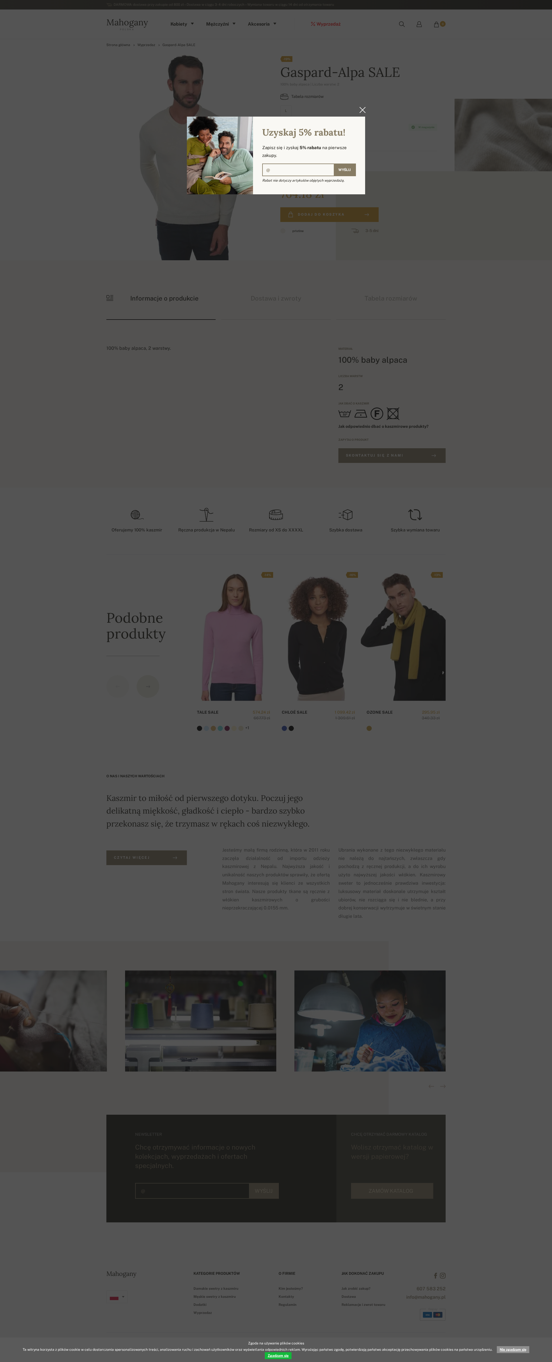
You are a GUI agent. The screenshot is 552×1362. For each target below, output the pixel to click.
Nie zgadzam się (513, 1350)
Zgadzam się (278, 1356)
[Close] (361, 110)
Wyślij (344, 170)
